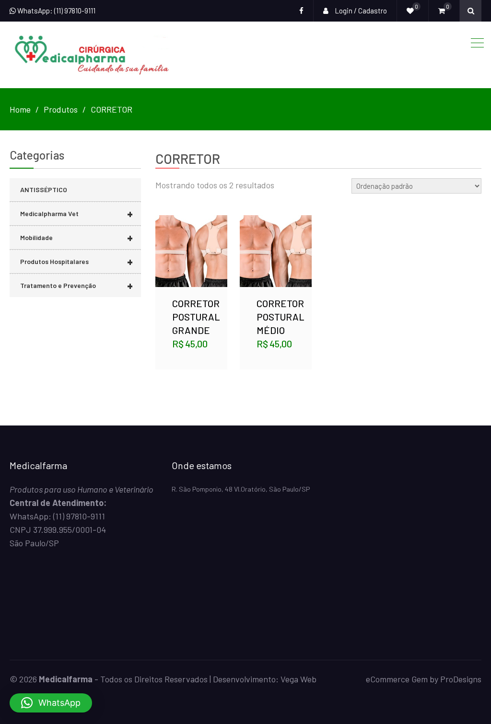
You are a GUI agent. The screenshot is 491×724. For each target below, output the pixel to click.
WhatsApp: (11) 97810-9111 (55, 10)
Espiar (193, 262)
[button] (51, 703)
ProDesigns (460, 679)
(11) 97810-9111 (79, 516)
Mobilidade (76, 237)
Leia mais (191, 239)
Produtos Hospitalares (76, 261)
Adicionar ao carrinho (275, 239)
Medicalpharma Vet (76, 213)
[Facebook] (301, 10)
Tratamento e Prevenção (76, 285)
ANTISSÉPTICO (43, 189)
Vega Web (298, 679)
